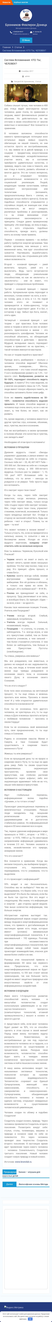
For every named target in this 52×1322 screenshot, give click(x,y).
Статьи (38, 81)
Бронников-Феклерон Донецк (26, 25)
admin (27, 76)
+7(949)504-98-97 (18, 32)
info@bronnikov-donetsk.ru (21, 34)
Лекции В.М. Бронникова (24, 81)
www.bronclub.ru (23, 1162)
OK (30, 1319)
